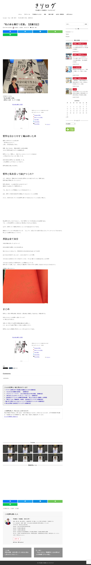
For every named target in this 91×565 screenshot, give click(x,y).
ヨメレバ (48, 124)
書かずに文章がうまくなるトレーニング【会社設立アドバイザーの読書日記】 (25, 401)
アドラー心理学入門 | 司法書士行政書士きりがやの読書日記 (21, 389)
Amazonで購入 (37, 115)
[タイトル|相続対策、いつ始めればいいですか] (10, 449)
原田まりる (6, 508)
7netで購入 (36, 119)
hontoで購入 (37, 121)
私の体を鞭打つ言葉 (17, 104)
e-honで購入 (37, 124)
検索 (86, 24)
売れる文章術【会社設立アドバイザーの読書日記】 (18, 403)
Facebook (21, 542)
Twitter (15, 542)
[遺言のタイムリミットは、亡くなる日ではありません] (55, 458)
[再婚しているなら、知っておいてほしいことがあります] (25, 449)
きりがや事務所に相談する (11, 416)
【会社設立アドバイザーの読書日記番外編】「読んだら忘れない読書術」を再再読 (26, 397)
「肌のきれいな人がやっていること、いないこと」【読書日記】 (22, 395)
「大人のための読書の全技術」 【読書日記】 (17, 391)
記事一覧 (16, 539)
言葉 (17, 508)
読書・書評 (34, 27)
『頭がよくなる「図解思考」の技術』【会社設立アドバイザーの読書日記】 (25, 399)
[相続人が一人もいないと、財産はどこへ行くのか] (25, 458)
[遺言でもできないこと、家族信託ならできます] (55, 449)
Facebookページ (69, 31)
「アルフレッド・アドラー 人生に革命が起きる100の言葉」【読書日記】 (24, 393)
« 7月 (67, 116)
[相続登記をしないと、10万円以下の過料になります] (40, 449)
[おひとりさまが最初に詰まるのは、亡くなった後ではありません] (40, 458)
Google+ (68, 36)
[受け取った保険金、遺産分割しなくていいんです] (10, 458)
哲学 (13, 508)
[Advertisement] (33, 48)
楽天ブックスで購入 (38, 117)
